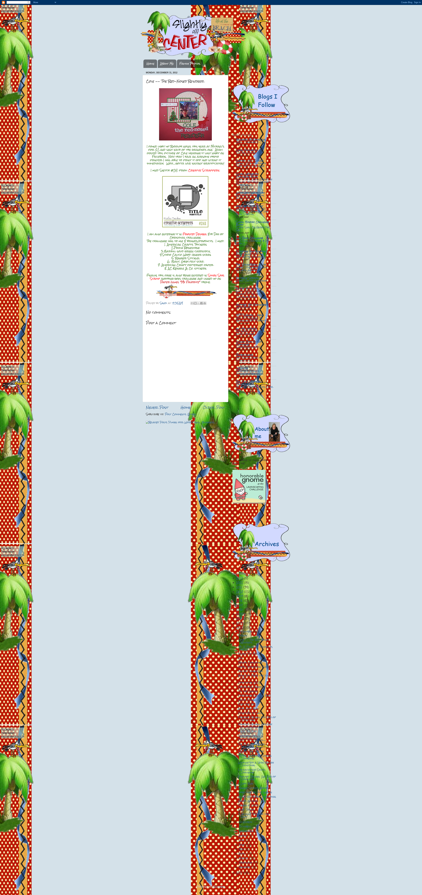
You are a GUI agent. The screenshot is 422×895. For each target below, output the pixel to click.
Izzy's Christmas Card (254, 666)
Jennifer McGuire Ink (251, 139)
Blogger (219, 886)
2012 (239, 627)
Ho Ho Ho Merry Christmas (257, 796)
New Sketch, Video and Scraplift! (249, 359)
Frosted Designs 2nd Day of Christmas (257, 778)
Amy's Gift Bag (248, 708)
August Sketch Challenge (251, 280)
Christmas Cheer (250, 686)
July (242, 840)
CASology (242, 368)
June (242, 844)
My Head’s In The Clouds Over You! (254, 388)
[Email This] (192, 303)
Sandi (164, 303)
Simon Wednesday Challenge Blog (247, 175)
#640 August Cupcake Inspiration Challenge (250, 255)
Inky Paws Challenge (249, 238)
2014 (239, 618)
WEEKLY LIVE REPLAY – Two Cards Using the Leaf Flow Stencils (252, 211)
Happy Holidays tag (251, 801)
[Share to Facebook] (201, 303)
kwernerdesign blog (249, 206)
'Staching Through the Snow (253, 815)
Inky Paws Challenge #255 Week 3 (253, 242)
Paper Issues (244, 354)
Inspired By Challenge (251, 304)
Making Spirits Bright (254, 787)
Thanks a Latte (248, 805)
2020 (240, 591)
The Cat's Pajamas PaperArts (248, 383)
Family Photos (189, 64)
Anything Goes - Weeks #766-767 (250, 197)
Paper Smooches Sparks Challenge (255, 757)
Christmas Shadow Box (254, 695)
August (243, 835)
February (246, 862)
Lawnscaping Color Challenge (251, 771)
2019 (240, 596)
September (247, 831)
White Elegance (248, 699)
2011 (239, 872)
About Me (167, 64)
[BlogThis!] (195, 303)
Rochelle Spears (247, 277)
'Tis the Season (248, 691)
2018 (239, 600)
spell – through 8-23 (250, 142)
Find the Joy (246, 704)
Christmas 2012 (249, 682)
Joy (240, 658)
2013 (240, 623)
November (246, 822)
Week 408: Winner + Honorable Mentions (249, 372)
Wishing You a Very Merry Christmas (256, 764)
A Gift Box (245, 783)
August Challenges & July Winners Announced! (251, 269)
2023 (240, 578)
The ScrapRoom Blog (251, 264)
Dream (242, 635)
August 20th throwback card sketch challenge (251, 165)
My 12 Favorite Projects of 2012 (255, 648)
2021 (239, 587)
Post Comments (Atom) (180, 414)
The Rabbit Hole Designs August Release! (251, 332)
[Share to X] (198, 303)
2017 (240, 605)
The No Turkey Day (250, 671)
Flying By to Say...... (251, 712)
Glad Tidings (246, 809)
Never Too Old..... (249, 653)
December (246, 631)
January (245, 867)
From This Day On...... (252, 739)
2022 (240, 582)
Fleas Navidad (247, 731)
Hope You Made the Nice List (254, 677)
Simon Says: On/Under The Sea (252, 229)
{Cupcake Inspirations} (251, 251)
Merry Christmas (250, 662)
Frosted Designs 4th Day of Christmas (257, 718)
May (242, 849)
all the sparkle (246, 328)
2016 (240, 609)
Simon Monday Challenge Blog (252, 223)
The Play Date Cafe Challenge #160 (251, 745)
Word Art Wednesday (250, 192)
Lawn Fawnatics (247, 150)
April (243, 853)
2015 (240, 614)
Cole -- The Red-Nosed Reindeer (253, 641)
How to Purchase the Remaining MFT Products (252, 319)
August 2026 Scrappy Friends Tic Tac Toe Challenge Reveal (250, 294)
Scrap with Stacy (248, 288)
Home (150, 64)
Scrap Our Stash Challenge (248, 343)
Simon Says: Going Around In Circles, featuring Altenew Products (254, 182)
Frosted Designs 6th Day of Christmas (255, 725)
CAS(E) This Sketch (251, 751)
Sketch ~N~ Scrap (249, 160)
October (245, 826)
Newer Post (157, 407)
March (244, 858)
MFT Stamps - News (250, 315)
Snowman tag (247, 735)
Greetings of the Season (255, 792)
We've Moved (243, 307)
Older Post (214, 407)
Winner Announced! (248, 347)
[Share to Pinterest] (204, 303)
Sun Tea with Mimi (247, 152)
